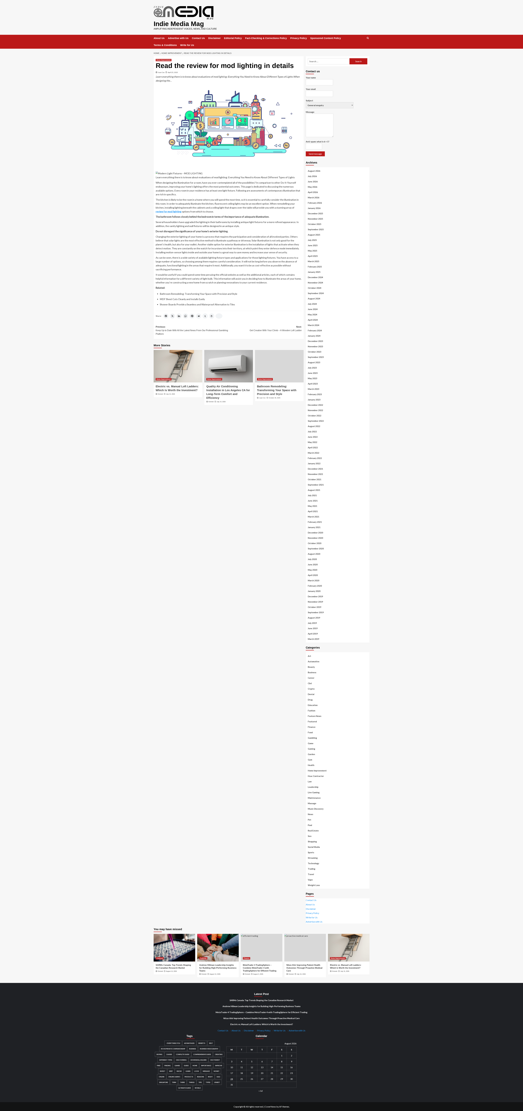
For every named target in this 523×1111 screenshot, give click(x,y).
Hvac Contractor (316, 776)
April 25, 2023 (173, 72)
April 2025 (313, 256)
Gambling (312, 738)
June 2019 (313, 628)
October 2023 (314, 352)
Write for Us (187, 45)
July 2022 (312, 431)
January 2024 (314, 336)
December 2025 (315, 213)
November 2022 (315, 410)
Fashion (311, 710)
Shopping (312, 841)
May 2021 (312, 506)
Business (312, 672)
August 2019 (314, 617)
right (210, 1077)
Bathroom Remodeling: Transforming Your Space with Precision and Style (198, 293)
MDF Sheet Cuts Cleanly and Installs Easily (182, 299)
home (195, 1065)
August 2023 (314, 362)
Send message (315, 153)
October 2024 (314, 288)
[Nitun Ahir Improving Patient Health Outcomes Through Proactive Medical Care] (305, 948)
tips (200, 1082)
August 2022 (314, 426)
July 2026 (312, 176)
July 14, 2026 (221, 401)
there (182, 1082)
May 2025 (312, 250)
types (208, 1082)
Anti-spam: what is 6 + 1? (317, 141)
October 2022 (314, 415)
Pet (309, 819)
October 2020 (314, 543)
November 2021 (315, 474)
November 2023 (315, 346)
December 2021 (315, 469)
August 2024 (314, 298)
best (211, 1043)
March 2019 (313, 639)
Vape (310, 879)
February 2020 (315, 586)
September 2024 (316, 293)
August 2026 (314, 171)
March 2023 (313, 389)
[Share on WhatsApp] (185, 316)
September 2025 (316, 229)
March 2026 (313, 197)
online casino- (174, 1077)
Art (309, 656)
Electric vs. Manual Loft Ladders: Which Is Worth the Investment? (261, 1024)
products (189, 1077)
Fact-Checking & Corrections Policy (266, 38)
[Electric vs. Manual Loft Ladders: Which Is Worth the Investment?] (178, 366)
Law (310, 781)
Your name (311, 77)
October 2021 (314, 479)
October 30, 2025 (274, 398)
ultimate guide (184, 1088)
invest (162, 1071)
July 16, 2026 (301, 974)
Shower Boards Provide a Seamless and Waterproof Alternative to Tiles (197, 304)
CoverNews (270, 1106)
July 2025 (312, 240)
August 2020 (314, 554)
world (198, 1088)
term (174, 1082)
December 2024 (315, 277)
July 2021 (312, 495)
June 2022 (313, 437)
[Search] (368, 38)
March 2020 (313, 580)
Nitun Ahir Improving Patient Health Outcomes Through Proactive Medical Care (304, 968)
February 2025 (315, 266)
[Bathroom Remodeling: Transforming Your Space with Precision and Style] (279, 366)
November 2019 (315, 602)
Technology (313, 863)
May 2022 (312, 442)
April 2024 (313, 320)
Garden (311, 754)
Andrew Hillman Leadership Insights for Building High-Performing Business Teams (217, 968)
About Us (159, 38)
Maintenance (314, 798)
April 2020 (313, 575)
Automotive (313, 661)
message (206, 1071)
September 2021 (316, 484)
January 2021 (314, 527)
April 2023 (313, 383)
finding (167, 1065)
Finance (311, 727)
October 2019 (314, 607)
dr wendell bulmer (198, 1060)
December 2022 (315, 405)
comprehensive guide (202, 1054)
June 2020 (313, 564)
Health (311, 765)
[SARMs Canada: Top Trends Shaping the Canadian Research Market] (174, 948)
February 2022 (315, 458)
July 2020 (312, 559)
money (216, 1071)
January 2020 (314, 591)
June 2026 (313, 181)
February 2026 (315, 203)
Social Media (314, 847)
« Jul (261, 1090)
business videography (209, 1049)
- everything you (173, 1043)
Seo (309, 836)
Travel (311, 874)
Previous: (192, 330)
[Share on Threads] (211, 316)
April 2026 (313, 192)
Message (310, 112)
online (161, 1077)
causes (169, 1054)
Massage (312, 803)
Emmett (160, 394)
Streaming (313, 858)
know (179, 1071)
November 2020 (315, 538)
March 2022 (313, 453)
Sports (311, 852)
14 (272, 1067)
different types (165, 1060)
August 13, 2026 (215, 974)
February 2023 (315, 394)
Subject (309, 100)
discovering (181, 1060)
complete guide (182, 1054)
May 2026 (312, 187)
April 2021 (313, 511)
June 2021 (313, 500)
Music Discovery (315, 809)
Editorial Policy (233, 38)
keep (171, 1071)
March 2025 (313, 261)
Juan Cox (161, 72)
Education (313, 705)
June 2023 (313, 373)
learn (188, 1071)
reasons (200, 1077)
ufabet (217, 1082)
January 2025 (314, 272)
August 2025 (314, 234)
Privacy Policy (298, 38)
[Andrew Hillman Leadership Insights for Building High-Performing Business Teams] (218, 948)
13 (262, 1067)
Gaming (311, 749)
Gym (310, 759)
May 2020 (312, 570)
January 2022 (314, 463)
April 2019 (313, 633)
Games (177, 1065)
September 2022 (316, 421)
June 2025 (313, 245)
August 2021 (314, 490)
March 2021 (313, 516)
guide (186, 1065)
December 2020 (315, 532)
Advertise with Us (178, 38)
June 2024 (313, 309)
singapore (163, 1082)
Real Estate (313, 830)
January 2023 (314, 399)
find (158, 1065)
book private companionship (173, 1049)
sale (218, 1077)
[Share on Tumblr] (205, 316)
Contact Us (198, 38)
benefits (201, 1043)
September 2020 (316, 548)
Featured (312, 721)
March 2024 (313, 325)
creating (219, 1054)
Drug (310, 699)
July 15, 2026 (170, 394)
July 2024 (312, 304)
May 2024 (312, 314)
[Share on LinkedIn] (179, 316)
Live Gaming (314, 792)
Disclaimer (214, 38)
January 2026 (314, 208)
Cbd (310, 683)
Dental (311, 694)
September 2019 (316, 612)
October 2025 (314, 224)
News (310, 814)
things (191, 1082)
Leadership (313, 787)
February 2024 (315, 330)
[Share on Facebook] (165, 316)
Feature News (314, 716)
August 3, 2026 (258, 974)
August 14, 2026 (171, 971)
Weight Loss (314, 885)
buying (159, 1054)
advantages (189, 1043)
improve (218, 1065)
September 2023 (316, 357)
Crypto (311, 689)
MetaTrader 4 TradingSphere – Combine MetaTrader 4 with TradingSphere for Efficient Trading (259, 968)
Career (311, 678)
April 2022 (313, 447)
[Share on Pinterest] (192, 316)
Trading (311, 869)
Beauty (311, 667)
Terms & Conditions (165, 45)
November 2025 (315, 219)
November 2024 (315, 282)
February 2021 (315, 522)
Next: (276, 329)
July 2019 (312, 623)
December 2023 (315, 341)
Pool (310, 825)
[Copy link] (219, 316)
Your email (311, 89)
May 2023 (312, 378)
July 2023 (312, 367)
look (196, 1071)
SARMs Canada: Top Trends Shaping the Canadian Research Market (262, 1000)
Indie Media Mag (179, 23)
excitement (215, 1060)
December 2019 (315, 596)
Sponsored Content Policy (325, 38)
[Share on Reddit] (198, 316)
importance (206, 1065)
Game (310, 743)
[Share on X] (172, 316)
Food (310, 732)
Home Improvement (163, 60)
